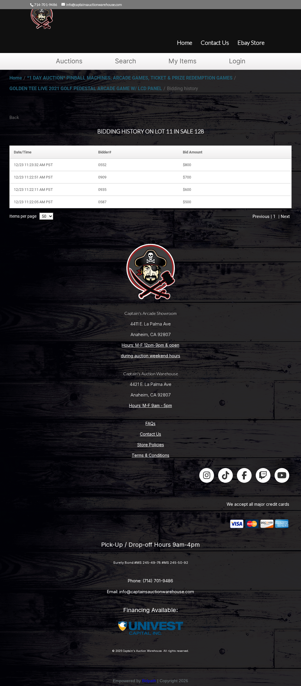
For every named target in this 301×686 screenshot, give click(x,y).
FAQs (150, 423)
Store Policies (150, 444)
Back (14, 117)
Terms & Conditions (150, 455)
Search (125, 61)
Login (237, 61)
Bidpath (149, 680)
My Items (182, 61)
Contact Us (150, 434)
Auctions (69, 61)
